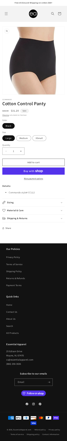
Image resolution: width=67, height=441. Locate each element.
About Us (11, 318)
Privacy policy (54, 430)
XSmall (39, 138)
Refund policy (40, 430)
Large (9, 138)
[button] (6, 13)
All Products (12, 333)
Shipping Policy (14, 271)
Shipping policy (33, 434)
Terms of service (17, 434)
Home (9, 304)
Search (9, 326)
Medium (23, 138)
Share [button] (8, 228)
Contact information (50, 434)
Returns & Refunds (15, 278)
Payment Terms (14, 285)
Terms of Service (14, 264)
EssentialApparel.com (22, 429)
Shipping (5, 115)
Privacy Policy (13, 257)
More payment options (33, 178)
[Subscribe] (49, 382)
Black (8, 125)
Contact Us (11, 311)
